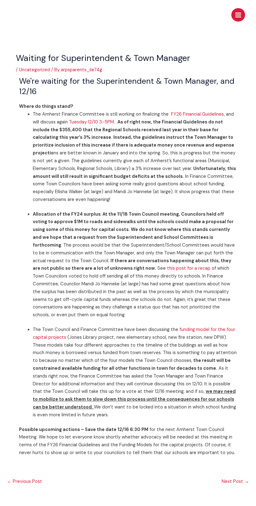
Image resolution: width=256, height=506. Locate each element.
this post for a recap (188, 268)
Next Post (235, 481)
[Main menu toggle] (238, 15)
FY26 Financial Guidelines (197, 114)
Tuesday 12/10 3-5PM (91, 122)
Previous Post (24, 481)
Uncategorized (34, 70)
